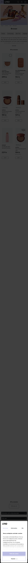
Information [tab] (14, 528)
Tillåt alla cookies (14, 553)
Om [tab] (22, 528)
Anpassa (13, 558)
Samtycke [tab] (5, 528)
